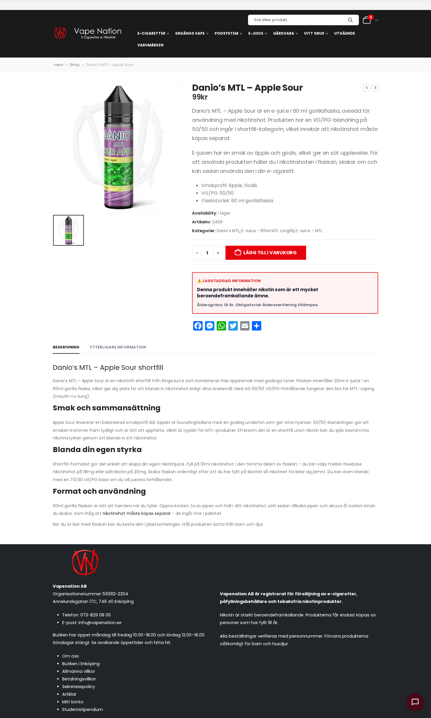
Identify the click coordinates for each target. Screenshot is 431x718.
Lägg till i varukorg (270, 252)
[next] (375, 88)
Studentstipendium (82, 709)
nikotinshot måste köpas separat (137, 513)
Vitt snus (314, 33)
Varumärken (151, 45)
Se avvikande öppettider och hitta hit (130, 642)
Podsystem (226, 33)
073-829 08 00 (95, 615)
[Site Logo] (87, 34)
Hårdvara (283, 33)
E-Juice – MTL (309, 231)
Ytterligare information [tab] (118, 347)
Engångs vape (190, 33)
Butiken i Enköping (81, 664)
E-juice (255, 33)
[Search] (350, 20)
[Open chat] (415, 702)
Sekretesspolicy (78, 687)
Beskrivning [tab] (66, 347)
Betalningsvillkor (79, 679)
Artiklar (69, 694)
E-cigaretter (151, 33)
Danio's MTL (228, 231)
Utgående (344, 33)
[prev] (367, 88)
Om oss (70, 656)
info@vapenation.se (100, 623)
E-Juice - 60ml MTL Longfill (267, 231)
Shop (75, 65)
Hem (58, 65)
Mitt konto (73, 702)
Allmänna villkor (78, 671)
